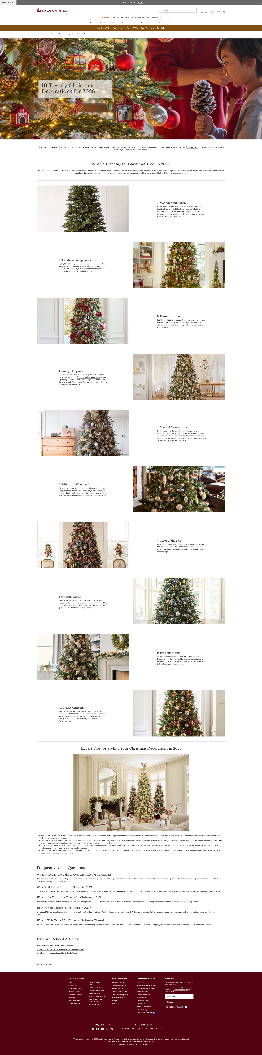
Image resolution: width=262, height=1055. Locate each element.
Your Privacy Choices (144, 1013)
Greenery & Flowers (148, 23)
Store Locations (142, 991)
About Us (140, 982)
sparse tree (179, 211)
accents (62, 269)
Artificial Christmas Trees (99, 23)
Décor (135, 23)
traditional (73, 714)
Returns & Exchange (75, 995)
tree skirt (69, 495)
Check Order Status (75, 988)
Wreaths (115, 23)
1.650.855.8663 (148, 1029)
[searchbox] (177, 10)
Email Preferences (74, 1001)
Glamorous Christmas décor (88, 377)
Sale (170, 23)
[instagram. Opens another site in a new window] (93, 1029)
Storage (162, 23)
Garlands (125, 23)
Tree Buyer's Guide (119, 985)
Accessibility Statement (97, 996)
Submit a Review (94, 993)
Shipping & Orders (74, 991)
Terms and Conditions (180, 989)
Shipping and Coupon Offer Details (96, 1000)
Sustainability (125, 17)
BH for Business (74, 1004)
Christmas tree (192, 147)
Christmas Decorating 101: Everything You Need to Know (60, 949)
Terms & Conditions (144, 1007)
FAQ (70, 982)
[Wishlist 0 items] (218, 12)
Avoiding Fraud (94, 1004)
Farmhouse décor (164, 320)
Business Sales (156, 17)
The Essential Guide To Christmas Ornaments (55, 945)
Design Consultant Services (140, 17)
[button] (161, 10)
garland (160, 664)
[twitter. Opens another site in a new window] (102, 1029)
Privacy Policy (142, 1010)
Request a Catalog (95, 987)
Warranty (71, 997)
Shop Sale (161, 28)
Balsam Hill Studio (143, 995)
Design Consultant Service (95, 983)
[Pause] (260, 3)
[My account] (213, 12)
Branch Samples (117, 988)
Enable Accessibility (8, 2)
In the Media (141, 997)
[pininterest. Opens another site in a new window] (111, 1029)
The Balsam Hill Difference (146, 985)
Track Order (203, 12)
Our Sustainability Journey (146, 988)
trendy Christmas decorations (59, 170)
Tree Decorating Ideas (120, 995)
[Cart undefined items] (224, 12)
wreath (200, 661)
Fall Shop (104, 17)
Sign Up (170, 1002)
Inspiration (114, 17)
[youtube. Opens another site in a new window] (107, 1029)
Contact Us (72, 985)
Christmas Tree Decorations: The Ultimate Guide (57, 953)
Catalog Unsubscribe (96, 990)
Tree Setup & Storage (119, 991)
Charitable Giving (143, 1001)
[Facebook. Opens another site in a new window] (97, 1029)
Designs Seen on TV (119, 997)
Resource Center (118, 982)
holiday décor (173, 901)
